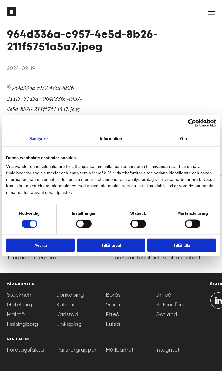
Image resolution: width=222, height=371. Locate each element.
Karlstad (67, 314)
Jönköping (70, 295)
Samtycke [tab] (38, 138)
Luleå (113, 324)
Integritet (167, 350)
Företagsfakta (25, 350)
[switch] (84, 224)
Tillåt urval (111, 245)
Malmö (16, 314)
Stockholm (21, 295)
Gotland (166, 314)
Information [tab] (111, 138)
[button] (211, 12)
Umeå (163, 295)
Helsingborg (22, 324)
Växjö (113, 305)
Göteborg (19, 305)
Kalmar (65, 305)
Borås (113, 295)
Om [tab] (183, 138)
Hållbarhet (120, 350)
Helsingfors (169, 305)
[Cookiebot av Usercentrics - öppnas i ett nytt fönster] (192, 123)
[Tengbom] (11, 11)
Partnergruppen (77, 350)
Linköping (69, 324)
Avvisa (40, 245)
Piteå (112, 314)
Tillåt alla (181, 245)
